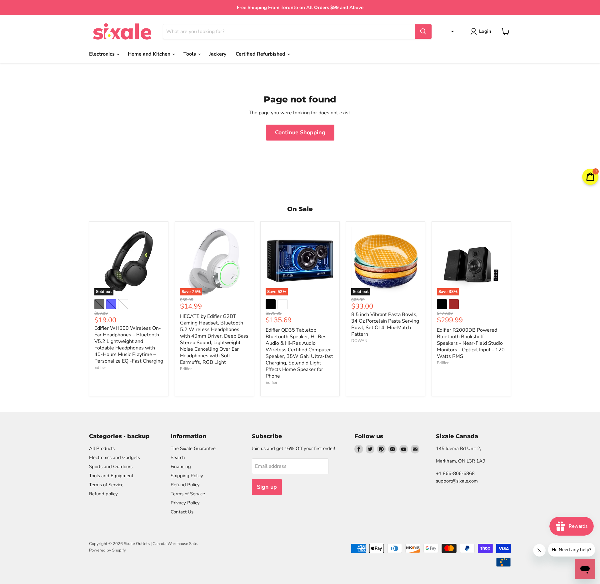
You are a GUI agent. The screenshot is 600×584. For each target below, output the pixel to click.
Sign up (267, 487)
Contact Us (182, 512)
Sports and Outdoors (110, 466)
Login (485, 31)
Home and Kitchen (150, 54)
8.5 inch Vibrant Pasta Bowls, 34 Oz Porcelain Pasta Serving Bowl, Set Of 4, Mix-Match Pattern (385, 324)
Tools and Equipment (111, 476)
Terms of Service (106, 485)
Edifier (100, 367)
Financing (181, 466)
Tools (190, 54)
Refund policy (103, 494)
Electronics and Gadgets (114, 457)
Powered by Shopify (107, 550)
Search (178, 457)
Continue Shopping (300, 132)
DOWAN (359, 341)
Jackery (217, 54)
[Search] (423, 31)
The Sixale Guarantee (193, 448)
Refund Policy (185, 485)
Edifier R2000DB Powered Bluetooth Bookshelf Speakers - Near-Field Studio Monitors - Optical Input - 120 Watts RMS (471, 343)
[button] (451, 31)
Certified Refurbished (261, 54)
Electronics (102, 54)
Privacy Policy (185, 503)
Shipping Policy (187, 476)
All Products (102, 448)
